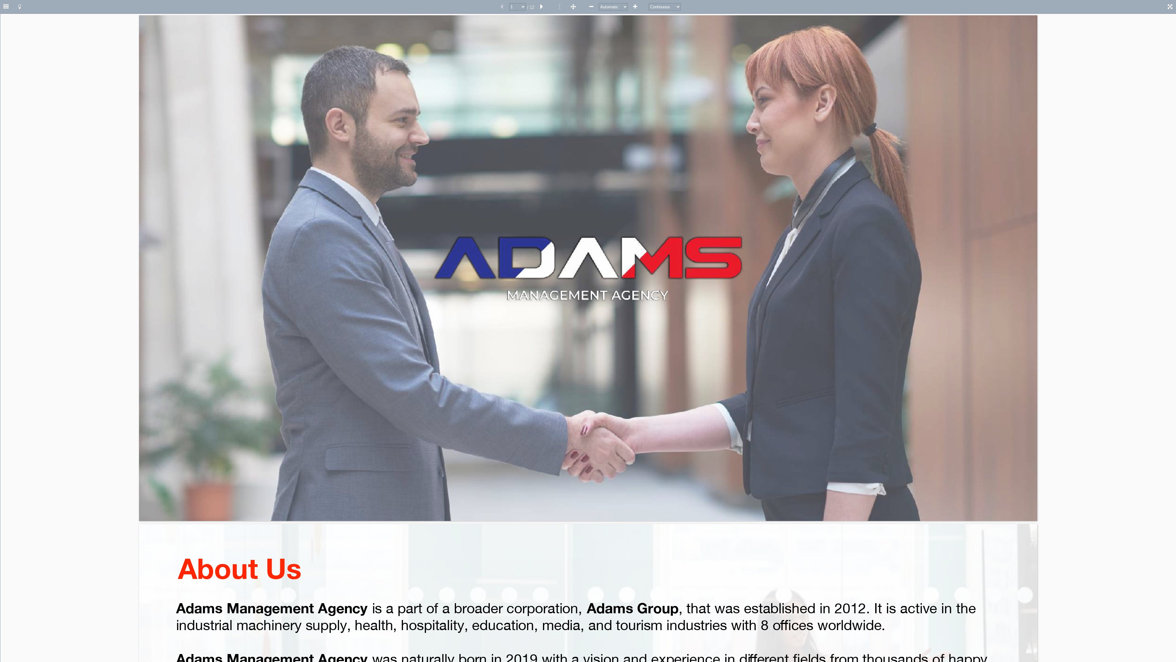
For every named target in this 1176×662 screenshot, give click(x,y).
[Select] (559, 6)
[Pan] (573, 6)
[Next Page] (541, 6)
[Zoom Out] (591, 6)
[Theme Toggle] (19, 6)
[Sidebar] (6, 6)
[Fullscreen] (1169, 6)
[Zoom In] (635, 6)
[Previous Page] (501, 6)
